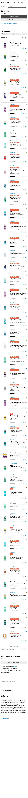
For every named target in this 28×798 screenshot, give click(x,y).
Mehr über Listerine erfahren (10, 23)
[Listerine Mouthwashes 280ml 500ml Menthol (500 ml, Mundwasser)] (14, 493)
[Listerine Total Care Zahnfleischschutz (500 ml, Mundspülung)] (14, 56)
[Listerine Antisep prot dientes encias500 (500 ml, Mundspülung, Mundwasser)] (14, 479)
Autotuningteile (13, 463)
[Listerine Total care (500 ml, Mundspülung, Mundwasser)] (14, 213)
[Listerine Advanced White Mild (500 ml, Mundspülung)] (14, 254)
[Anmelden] (18, 2)
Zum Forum (4, 658)
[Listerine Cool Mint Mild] (14, 145)
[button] (26, 41)
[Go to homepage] (5, 2)
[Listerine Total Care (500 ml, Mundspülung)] (14, 69)
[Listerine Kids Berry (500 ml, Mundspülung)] (14, 157)
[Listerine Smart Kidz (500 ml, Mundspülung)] (14, 571)
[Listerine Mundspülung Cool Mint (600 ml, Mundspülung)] (14, 443)
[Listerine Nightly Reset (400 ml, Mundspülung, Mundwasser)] (14, 96)
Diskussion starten (15, 662)
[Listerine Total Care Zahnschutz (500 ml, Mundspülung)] (14, 44)
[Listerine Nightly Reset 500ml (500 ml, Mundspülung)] (14, 266)
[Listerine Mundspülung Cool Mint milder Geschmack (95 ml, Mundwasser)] (14, 622)
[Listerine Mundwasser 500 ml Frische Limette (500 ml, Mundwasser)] (14, 417)
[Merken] (24, 48)
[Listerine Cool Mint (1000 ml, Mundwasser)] (14, 431)
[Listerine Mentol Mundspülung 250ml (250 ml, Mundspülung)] (14, 584)
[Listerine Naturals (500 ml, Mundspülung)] (14, 82)
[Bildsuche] (25, 6)
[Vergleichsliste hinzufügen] (21, 48)
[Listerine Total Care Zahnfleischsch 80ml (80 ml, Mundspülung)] (14, 199)
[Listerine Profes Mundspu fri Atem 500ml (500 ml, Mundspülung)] (14, 241)
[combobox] (3, 34)
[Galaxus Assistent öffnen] (22, 3)
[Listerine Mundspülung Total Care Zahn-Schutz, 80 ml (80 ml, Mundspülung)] (14, 403)
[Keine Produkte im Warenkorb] (25, 3)
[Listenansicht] (25, 37)
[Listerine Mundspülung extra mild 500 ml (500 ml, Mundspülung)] (14, 227)
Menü (4, 6)
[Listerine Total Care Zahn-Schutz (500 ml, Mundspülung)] (14, 109)
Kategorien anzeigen (14, 16)
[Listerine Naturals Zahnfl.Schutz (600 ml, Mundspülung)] (14, 530)
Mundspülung (12, 40)
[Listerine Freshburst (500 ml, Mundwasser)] (14, 608)
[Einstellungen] (15, 3)
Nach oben (24, 649)
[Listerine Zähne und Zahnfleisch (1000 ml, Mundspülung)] (14, 596)
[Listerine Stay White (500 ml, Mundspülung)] (14, 333)
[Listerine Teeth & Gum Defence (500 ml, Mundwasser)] (14, 505)
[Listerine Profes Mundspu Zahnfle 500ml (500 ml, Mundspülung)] (14, 171)
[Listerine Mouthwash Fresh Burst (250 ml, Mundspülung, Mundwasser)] (14, 359)
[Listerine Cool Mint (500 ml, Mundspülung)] (14, 122)
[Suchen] (8, 6)
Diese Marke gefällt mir (15, 20)
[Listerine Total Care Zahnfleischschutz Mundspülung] (14, 467)
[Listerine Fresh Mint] (14, 134)
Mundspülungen (5, 718)
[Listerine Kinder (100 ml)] (14, 636)
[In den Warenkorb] (26, 48)
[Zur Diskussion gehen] (14, 671)
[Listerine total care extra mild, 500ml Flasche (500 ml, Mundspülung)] (14, 373)
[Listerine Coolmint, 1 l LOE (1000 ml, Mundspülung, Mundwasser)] (14, 320)
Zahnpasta (12, 631)
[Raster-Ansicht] (22, 37)
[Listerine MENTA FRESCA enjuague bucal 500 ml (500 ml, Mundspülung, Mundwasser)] (14, 557)
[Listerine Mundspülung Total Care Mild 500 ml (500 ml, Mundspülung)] (14, 388)
